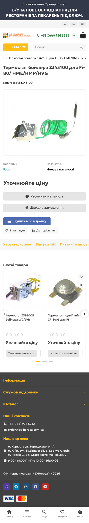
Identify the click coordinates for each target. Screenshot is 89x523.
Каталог (10, 404)
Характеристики (17, 244)
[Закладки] (65, 24)
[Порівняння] (73, 24)
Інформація (14, 380)
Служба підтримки (20, 392)
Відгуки (45, 244)
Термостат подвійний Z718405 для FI (63, 317)
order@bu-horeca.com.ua (26, 430)
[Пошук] (81, 47)
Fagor (7, 169)
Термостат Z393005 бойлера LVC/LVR (20, 317)
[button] (4, 314)
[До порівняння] (39, 285)
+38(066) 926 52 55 (55, 35)
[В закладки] (39, 276)
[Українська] (82, 24)
